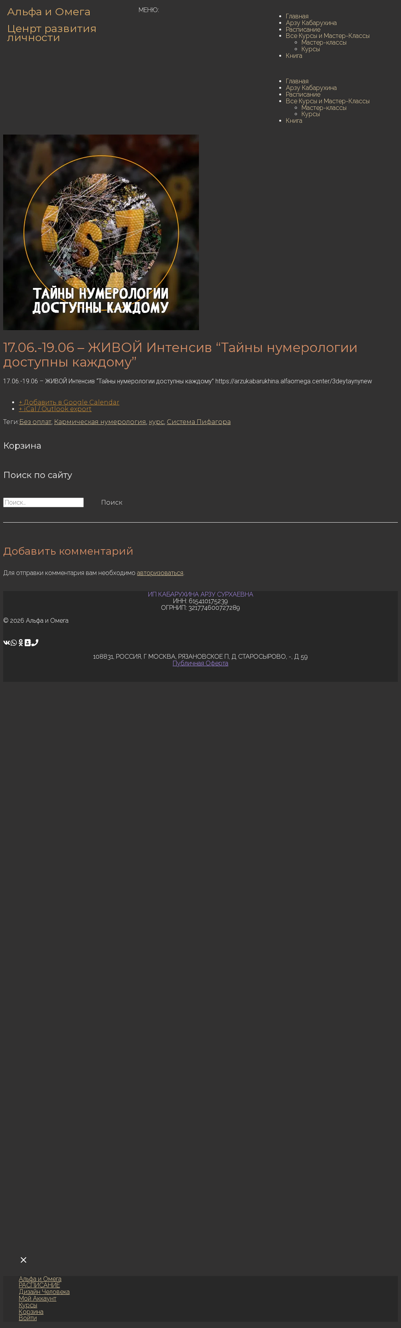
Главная (297, 16)
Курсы (311, 49)
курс (156, 422)
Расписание (303, 29)
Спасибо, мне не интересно (166, 1241)
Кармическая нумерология (100, 422)
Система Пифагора (199, 422)
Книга (294, 55)
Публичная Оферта (200, 663)
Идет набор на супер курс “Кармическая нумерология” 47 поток (107, 964)
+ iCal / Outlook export (55, 409)
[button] (332, 69)
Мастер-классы (324, 42)
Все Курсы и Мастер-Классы (328, 36)
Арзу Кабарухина (311, 23)
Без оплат (35, 422)
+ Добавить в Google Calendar (69, 402)
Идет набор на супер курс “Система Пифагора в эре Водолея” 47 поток (118, 1137)
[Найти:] (44, 502)
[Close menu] (23, 1260)
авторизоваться (160, 573)
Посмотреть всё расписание (75, 1212)
